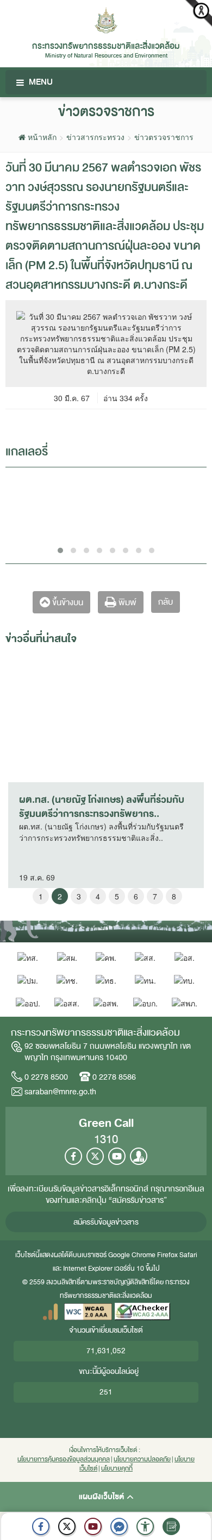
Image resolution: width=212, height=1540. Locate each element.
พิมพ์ (126, 602)
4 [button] (98, 896)
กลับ (165, 602)
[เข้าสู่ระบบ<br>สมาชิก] (138, 1156)
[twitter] (67, 1526)
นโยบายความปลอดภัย (142, 1459)
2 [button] (60, 896)
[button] (145, 1526)
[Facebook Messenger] (119, 1526)
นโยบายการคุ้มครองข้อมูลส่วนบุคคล (63, 1459)
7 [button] (155, 896)
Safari (188, 1255)
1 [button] (41, 896)
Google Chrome (131, 1255)
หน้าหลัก (41, 136)
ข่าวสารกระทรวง (95, 136)
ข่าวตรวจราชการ (164, 136)
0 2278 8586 (114, 1076)
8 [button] (174, 896)
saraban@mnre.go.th (60, 1091)
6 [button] (136, 896)
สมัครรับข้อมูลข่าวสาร (106, 1222)
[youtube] (93, 1526)
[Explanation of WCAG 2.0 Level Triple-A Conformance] (88, 1311)
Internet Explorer (88, 1268)
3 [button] (79, 896)
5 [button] (117, 896)
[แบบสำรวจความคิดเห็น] (171, 1526)
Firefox (167, 1255)
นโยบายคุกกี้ (117, 1468)
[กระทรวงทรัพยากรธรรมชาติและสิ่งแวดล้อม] (106, 19)
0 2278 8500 (46, 1076)
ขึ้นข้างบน (66, 602)
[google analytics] (50, 1311)
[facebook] (40, 1526)
